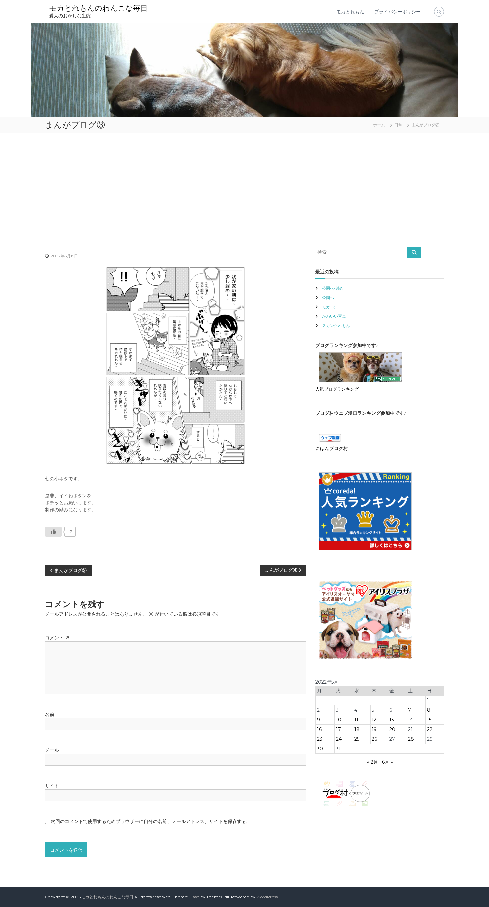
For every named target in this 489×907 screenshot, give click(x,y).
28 (411, 739)
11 (356, 720)
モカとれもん (350, 12)
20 (392, 729)
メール (52, 750)
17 (338, 729)
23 (319, 739)
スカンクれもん (336, 325)
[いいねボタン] (53, 532)
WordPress (267, 896)
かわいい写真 (334, 316)
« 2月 (372, 762)
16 (319, 729)
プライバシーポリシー (397, 12)
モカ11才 (329, 306)
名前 (49, 714)
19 (374, 729)
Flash (194, 896)
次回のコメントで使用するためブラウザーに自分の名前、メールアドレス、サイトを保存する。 (151, 821)
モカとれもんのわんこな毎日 (98, 8)
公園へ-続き (333, 288)
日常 (398, 124)
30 (320, 749)
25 (356, 739)
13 (391, 720)
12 (374, 720)
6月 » (387, 762)
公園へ (328, 297)
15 (429, 720)
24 (339, 739)
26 (374, 739)
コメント (57, 638)
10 (338, 720)
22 (429, 729)
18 (357, 729)
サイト (52, 786)
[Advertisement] (244, 189)
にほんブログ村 (331, 448)
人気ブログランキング (337, 389)
